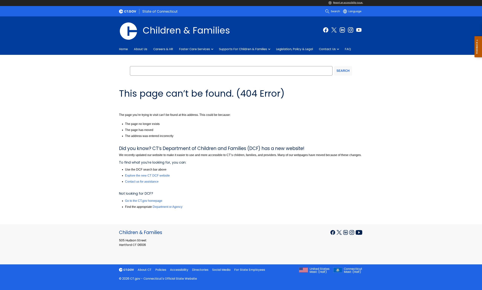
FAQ (348, 49)
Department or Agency (167, 206)
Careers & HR (163, 49)
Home (123, 49)
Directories (200, 270)
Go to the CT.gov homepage (143, 200)
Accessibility (179, 270)
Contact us (327, 49)
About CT (145, 270)
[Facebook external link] (325, 30)
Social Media (221, 270)
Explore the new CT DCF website (147, 175)
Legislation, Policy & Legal (294, 49)
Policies (160, 270)
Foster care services (194, 49)
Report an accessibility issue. (348, 2)
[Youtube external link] (359, 30)
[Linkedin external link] (342, 30)
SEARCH (343, 70)
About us (140, 49)
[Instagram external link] (350, 30)
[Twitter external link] (334, 30)
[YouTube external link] (359, 232)
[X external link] (339, 232)
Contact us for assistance (142, 181)
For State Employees (249, 270)
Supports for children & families (243, 49)
